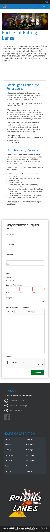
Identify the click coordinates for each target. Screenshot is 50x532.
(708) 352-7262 (17, 400)
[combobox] (9, 277)
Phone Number (10, 281)
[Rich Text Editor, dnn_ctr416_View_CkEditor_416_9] (25, 333)
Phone (8, 274)
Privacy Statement (28, 530)
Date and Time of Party (14, 285)
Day (21, 292)
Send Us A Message (18, 405)
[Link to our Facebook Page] (7, 417)
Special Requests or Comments (17, 307)
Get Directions (16, 410)
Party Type (10, 254)
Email (8, 264)
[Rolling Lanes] (5, 6)
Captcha (9, 356)
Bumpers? (9, 298)
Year (34, 292)
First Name (10, 235)
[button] (9, 311)
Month (8, 292)
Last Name (10, 244)
